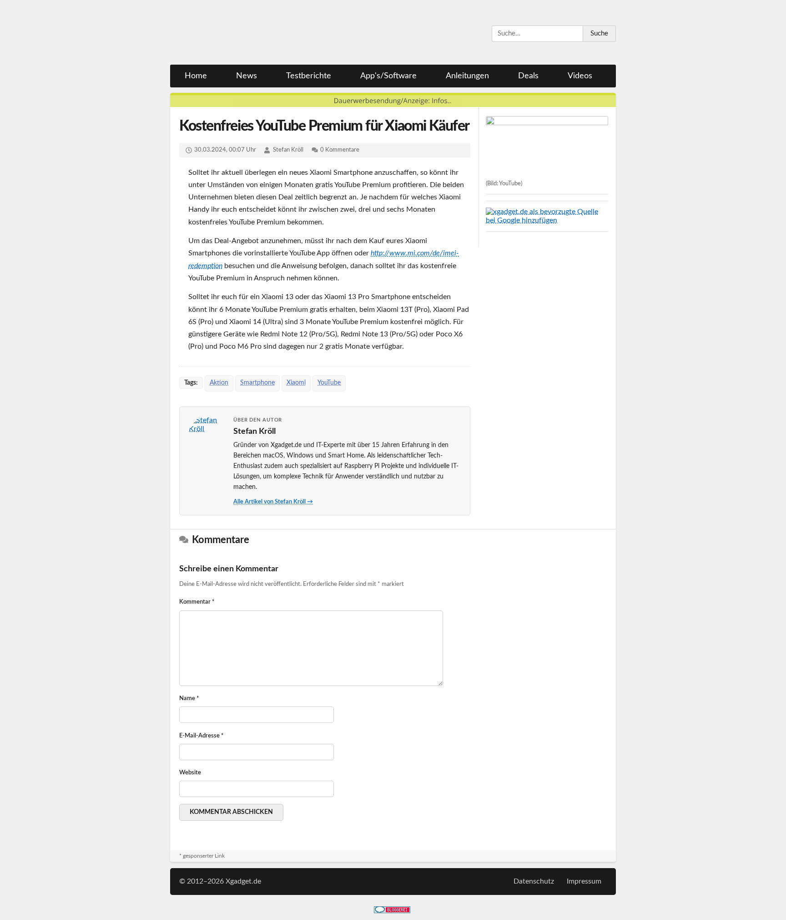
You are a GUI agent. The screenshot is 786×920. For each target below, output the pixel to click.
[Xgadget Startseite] (259, 32)
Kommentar (197, 602)
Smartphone (257, 383)
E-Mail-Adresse (201, 736)
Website (190, 773)
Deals (528, 76)
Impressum (584, 881)
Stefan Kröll (288, 150)
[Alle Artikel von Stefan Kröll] (207, 434)
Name (189, 698)
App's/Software (388, 76)
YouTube (329, 383)
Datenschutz (534, 881)
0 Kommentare (339, 150)
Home (196, 76)
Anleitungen (467, 76)
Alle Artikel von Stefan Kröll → (273, 502)
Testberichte (308, 76)
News (246, 76)
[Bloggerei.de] (392, 911)
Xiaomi (296, 383)
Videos (580, 76)
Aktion (219, 383)
